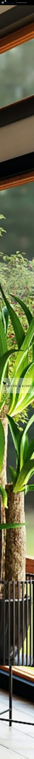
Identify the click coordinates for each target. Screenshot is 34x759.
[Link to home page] (10, 2)
